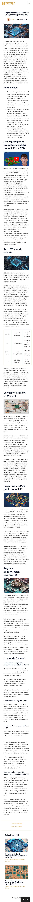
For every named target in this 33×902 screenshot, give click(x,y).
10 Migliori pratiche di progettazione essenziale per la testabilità (16, 855)
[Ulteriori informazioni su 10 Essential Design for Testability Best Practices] (16, 845)
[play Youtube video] (16, 159)
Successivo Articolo (16, 826)
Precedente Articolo (16, 823)
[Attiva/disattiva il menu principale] (29, 3)
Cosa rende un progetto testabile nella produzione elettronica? (14, 882)
